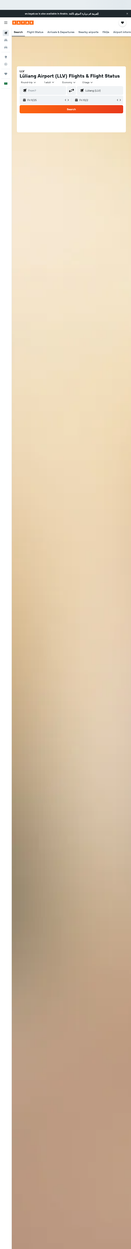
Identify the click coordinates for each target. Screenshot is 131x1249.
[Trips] (5, 73)
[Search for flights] (5, 33)
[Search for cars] (5, 47)
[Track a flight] (5, 64)
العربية (95, 13)
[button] (127, 13)
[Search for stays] (5, 40)
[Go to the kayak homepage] (23, 23)
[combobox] (69, 82)
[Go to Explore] (5, 57)
